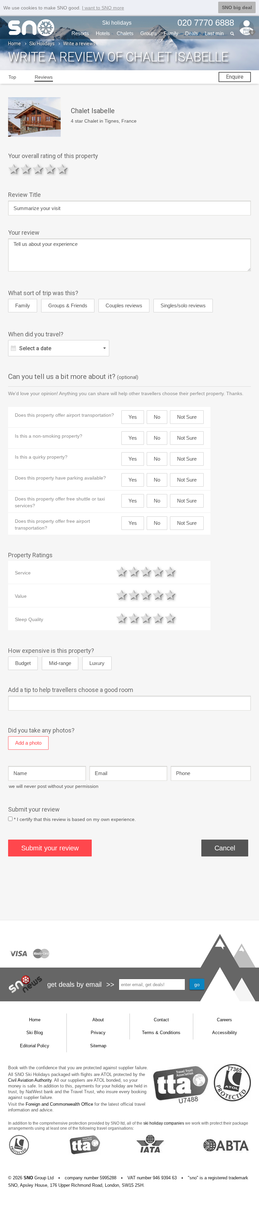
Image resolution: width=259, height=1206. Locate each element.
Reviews (44, 77)
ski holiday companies (163, 1123)
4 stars (51, 169)
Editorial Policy (34, 1045)
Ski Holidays (42, 43)
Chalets (125, 33)
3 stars (38, 169)
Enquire (234, 77)
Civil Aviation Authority (30, 1080)
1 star (14, 169)
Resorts (80, 33)
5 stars (63, 169)
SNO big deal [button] (237, 7)
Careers (224, 1019)
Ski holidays (117, 23)
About (98, 1019)
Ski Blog (34, 1032)
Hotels (103, 33)
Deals (191, 33)
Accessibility (224, 1032)
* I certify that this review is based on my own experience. (75, 819)
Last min (214, 33)
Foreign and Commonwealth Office (59, 1104)
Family (171, 33)
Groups (148, 33)
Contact (161, 1019)
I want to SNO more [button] (103, 7)
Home (14, 43)
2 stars (26, 169)
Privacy (98, 1032)
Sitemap (98, 1045)
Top (12, 77)
